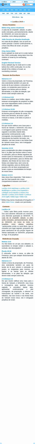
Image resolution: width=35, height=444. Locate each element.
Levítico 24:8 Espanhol (19, 190)
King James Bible (8, 51)
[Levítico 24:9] (33, 204)
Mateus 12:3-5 (7, 175)
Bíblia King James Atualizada (13, 28)
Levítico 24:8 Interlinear (10, 188)
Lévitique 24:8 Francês (10, 192)
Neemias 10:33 (7, 148)
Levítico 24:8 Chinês (16, 195)
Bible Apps (15, 197)
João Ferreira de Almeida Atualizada (15, 39)
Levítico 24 (6, 209)
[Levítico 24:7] (2, 204)
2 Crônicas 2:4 (7, 123)
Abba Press (10, 202)
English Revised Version (11, 63)
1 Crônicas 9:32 (8, 97)
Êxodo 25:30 (6, 251)
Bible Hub (23, 197)
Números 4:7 (7, 79)
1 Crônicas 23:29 (8, 109)
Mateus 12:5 (6, 242)
